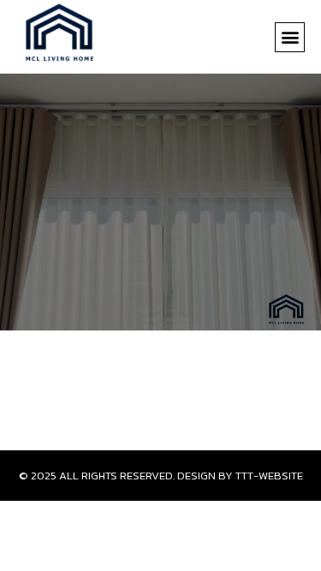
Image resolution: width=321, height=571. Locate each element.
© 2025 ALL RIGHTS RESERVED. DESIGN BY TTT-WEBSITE (161, 475)
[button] (290, 37)
